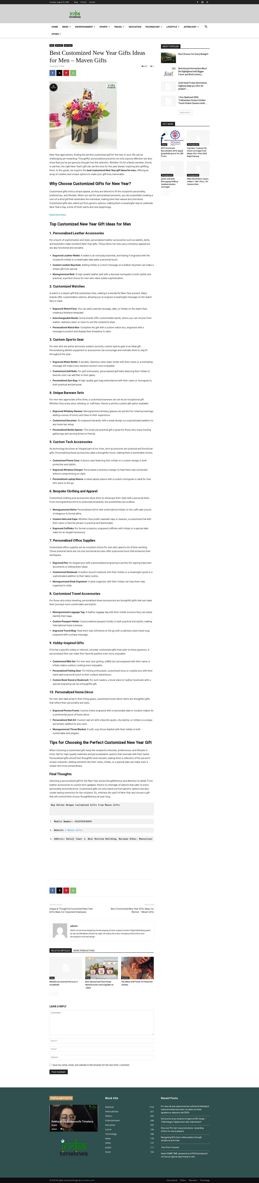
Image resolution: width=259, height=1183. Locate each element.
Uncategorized (193, 144)
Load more (184, 112)
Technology (152, 26)
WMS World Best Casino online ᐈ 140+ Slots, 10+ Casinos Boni (197, 181)
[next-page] (56, 994)
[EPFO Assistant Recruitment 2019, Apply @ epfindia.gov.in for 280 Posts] (172, 138)
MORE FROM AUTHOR (84, 950)
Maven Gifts (75, 830)
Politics (183, 1180)
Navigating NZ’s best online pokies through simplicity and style (181, 1139)
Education (135, 26)
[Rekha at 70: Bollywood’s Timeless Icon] (73, 1118)
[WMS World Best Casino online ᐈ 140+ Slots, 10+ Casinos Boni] (198, 168)
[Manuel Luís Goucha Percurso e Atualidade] (65, 968)
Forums (83, 2)
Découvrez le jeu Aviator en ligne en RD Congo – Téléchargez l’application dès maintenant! (183, 1120)
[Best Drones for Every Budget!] (168, 58)
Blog (76, 2)
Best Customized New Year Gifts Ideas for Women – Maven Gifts (132, 910)
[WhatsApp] (73, 73)
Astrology (190, 26)
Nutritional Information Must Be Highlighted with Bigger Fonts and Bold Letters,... (192, 71)
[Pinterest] (66, 73)
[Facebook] (197, 2)
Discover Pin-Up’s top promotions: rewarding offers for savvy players (182, 1129)
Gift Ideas (68, 45)
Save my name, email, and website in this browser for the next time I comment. (91, 1065)
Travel (118, 26)
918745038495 (84, 821)
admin (74, 925)
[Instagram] (202, 2)
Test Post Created (170, 1147)
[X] (207, 2)
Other (55, 34)
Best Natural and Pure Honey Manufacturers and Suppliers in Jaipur (99, 985)
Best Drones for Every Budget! (193, 54)
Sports (103, 26)
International (172, 1180)
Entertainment (84, 26)
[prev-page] (51, 994)
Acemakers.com (87, 1180)
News (65, 26)
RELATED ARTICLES (60, 950)
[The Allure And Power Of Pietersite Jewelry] (137, 968)
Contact (92, 2)
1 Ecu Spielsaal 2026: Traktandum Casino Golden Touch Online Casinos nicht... (192, 100)
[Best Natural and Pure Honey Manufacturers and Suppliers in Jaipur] (101, 968)
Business (59, 45)
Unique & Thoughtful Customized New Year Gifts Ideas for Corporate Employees (71, 910)
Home (55, 26)
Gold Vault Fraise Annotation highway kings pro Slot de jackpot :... (192, 86)
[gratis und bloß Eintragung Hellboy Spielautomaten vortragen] (172, 168)
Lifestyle (172, 26)
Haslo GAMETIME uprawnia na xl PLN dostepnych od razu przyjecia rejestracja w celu (184, 1155)
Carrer (164, 144)
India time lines (57, 214)
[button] (206, 27)
